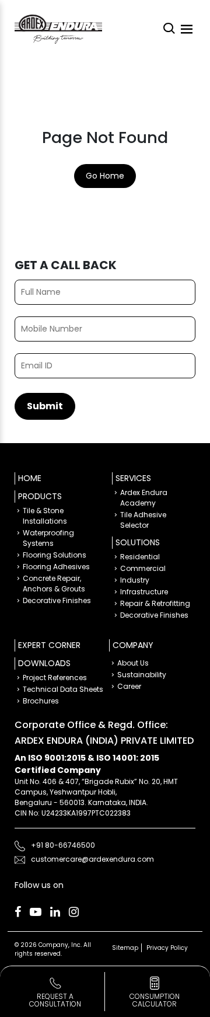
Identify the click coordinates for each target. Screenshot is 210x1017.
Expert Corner (49, 645)
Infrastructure (144, 592)
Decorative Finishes (57, 600)
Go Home (105, 176)
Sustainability (141, 675)
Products (40, 496)
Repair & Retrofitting (155, 603)
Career (129, 686)
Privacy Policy (167, 947)
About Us (133, 663)
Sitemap (125, 947)
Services (133, 478)
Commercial (143, 568)
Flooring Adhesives (56, 567)
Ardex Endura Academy (143, 497)
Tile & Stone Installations (45, 516)
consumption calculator (155, 1000)
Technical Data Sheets (63, 689)
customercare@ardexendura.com (92, 859)
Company (133, 645)
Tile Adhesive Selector (143, 520)
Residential (140, 557)
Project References (55, 677)
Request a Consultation (55, 1000)
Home (29, 478)
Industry (134, 580)
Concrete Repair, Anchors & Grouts (54, 583)
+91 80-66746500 (63, 845)
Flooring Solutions (54, 555)
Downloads (44, 663)
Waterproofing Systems (48, 538)
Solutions (138, 542)
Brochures (41, 701)
